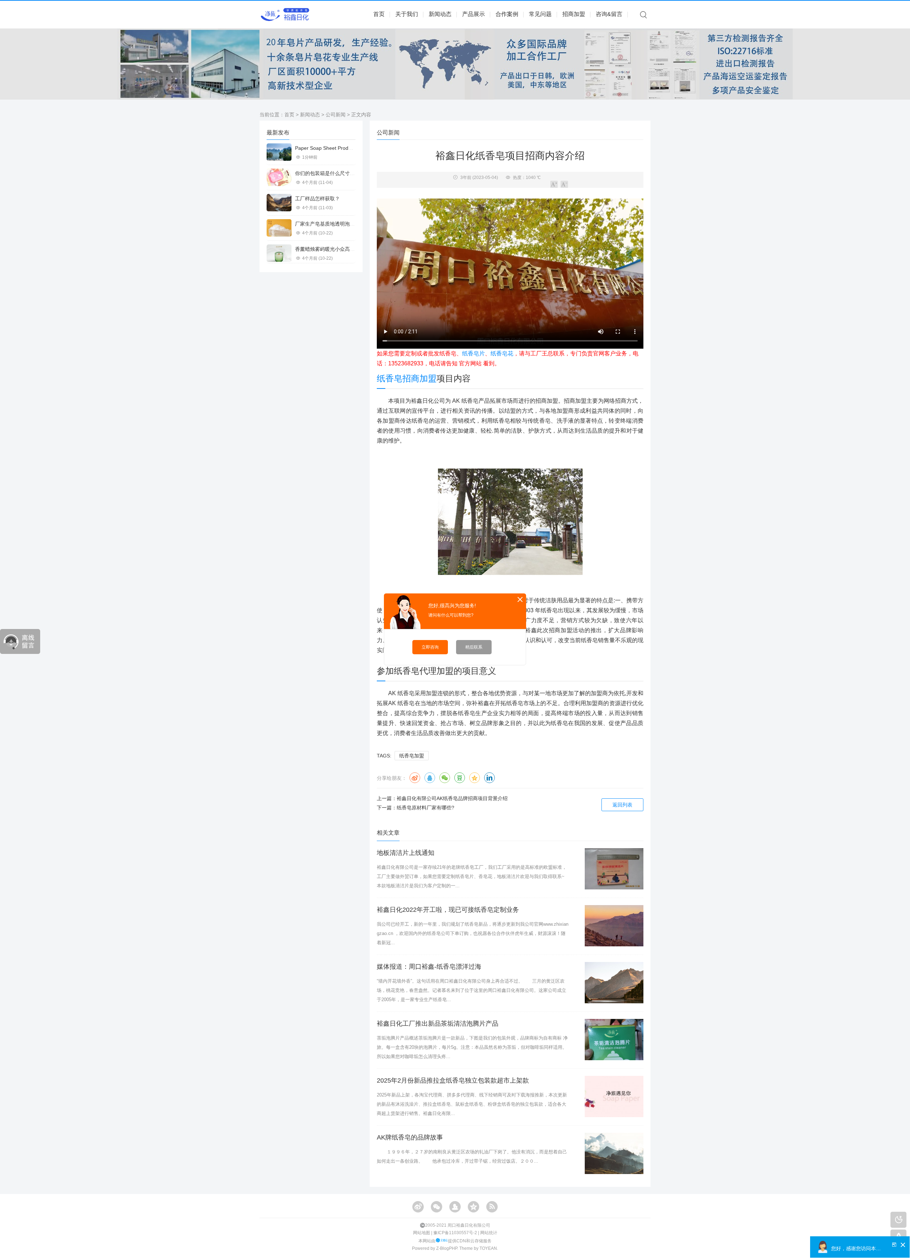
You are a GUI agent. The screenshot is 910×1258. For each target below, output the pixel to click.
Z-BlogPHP (446, 1248)
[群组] (455, 1206)
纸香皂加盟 (411, 755)
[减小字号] (564, 184)
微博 (415, 777)
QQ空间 (474, 777)
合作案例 (507, 14)
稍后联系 (473, 647)
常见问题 (540, 14)
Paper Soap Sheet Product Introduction (339, 148)
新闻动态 (440, 14)
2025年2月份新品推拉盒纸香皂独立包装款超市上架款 (453, 1080)
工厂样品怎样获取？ (317, 198)
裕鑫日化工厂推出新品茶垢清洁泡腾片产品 (437, 1023)
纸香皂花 (502, 353)
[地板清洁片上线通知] (614, 868)
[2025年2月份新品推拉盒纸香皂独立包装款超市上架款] (614, 1096)
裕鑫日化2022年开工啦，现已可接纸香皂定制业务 (448, 909)
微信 (444, 777)
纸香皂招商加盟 (407, 378)
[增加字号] (554, 184)
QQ (429, 777)
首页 (379, 14)
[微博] (418, 1206)
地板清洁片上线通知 (405, 852)
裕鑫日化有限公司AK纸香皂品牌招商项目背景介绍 (452, 798)
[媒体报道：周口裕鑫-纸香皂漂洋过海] (614, 982)
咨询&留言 (609, 14)
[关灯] (898, 1220)
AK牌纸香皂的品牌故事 (410, 1137)
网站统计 (488, 1232)
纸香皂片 (473, 353)
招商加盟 (573, 14)
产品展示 (473, 14)
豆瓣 (459, 777)
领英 (489, 777)
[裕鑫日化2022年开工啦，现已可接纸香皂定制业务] (614, 925)
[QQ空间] (473, 1206)
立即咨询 (430, 647)
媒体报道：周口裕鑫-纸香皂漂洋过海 (429, 966)
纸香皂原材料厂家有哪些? (425, 807)
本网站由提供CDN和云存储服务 (455, 1240)
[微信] (436, 1206)
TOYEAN (488, 1248)
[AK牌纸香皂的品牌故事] (614, 1153)
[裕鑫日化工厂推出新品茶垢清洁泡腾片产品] (614, 1039)
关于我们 (406, 14)
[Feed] (492, 1206)
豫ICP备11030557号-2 (455, 1232)
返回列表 (622, 805)
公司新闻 (336, 114)
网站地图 (421, 1232)
